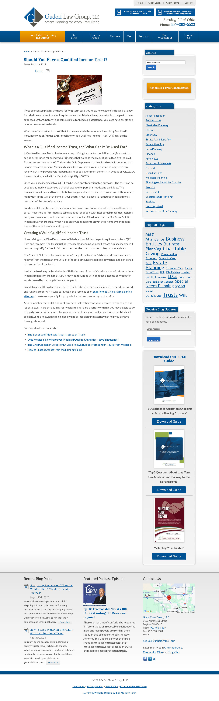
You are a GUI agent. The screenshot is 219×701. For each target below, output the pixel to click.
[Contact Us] (169, 88)
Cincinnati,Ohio (173, 647)
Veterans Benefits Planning (161, 211)
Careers (189, 2)
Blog (129, 36)
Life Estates (173, 272)
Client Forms (172, 2)
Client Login (154, 2)
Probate (150, 187)
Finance (150, 153)
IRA (162, 272)
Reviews (115, 36)
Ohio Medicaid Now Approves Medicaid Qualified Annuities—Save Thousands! (73, 339)
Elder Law (151, 134)
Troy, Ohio (174, 652)
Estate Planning (155, 144)
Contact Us (189, 36)
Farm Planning (154, 149)
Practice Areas (95, 36)
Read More (65, 622)
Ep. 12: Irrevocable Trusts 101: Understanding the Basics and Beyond (105, 613)
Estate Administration (158, 139)
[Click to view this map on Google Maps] (169, 612)
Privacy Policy (95, 686)
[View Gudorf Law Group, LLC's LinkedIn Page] (150, 659)
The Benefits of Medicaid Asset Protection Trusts (57, 334)
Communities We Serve (133, 686)
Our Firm (74, 36)
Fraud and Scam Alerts (158, 163)
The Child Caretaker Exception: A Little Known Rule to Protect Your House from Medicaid (80, 344)
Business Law (153, 120)
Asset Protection (155, 115)
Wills (183, 295)
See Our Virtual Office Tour (159, 640)
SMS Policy (111, 686)
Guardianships (154, 172)
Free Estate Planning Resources (42, 36)
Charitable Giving (166, 250)
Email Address (153, 329)
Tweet (38, 71)
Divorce (150, 130)
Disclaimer (79, 686)
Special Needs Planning (159, 196)
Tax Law (150, 201)
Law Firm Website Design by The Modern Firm (109, 692)
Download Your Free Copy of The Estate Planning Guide (137, 12)
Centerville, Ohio (153, 652)
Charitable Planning (157, 125)
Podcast (144, 36)
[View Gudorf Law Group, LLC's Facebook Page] (145, 659)
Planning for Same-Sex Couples (163, 182)
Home (140, 2)
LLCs (172, 276)
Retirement (152, 192)
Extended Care (174, 268)
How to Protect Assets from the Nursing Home (55, 349)
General (150, 168)
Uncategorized (154, 206)
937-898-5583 (183, 24)
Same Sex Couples (163, 281)
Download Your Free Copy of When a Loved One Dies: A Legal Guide (178, 12)
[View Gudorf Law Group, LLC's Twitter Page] (154, 659)
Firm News (152, 158)
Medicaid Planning (156, 177)
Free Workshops (165, 36)
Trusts (170, 294)
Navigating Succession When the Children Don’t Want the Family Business (51, 589)
